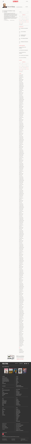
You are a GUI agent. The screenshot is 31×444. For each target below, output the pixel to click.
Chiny (3, 405)
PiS (2, 391)
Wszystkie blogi (18, 404)
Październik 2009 (21, 300)
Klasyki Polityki (18, 412)
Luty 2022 (20, 135)
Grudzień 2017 (21, 191)
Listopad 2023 (21, 111)
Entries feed (21, 350)
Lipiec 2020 (21, 156)
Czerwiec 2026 (21, 77)
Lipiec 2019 (20, 170)
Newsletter (16, 363)
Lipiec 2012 (20, 263)
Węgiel (3, 411)
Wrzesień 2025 (21, 87)
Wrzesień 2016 (21, 208)
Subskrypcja (21, 363)
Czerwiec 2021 (21, 144)
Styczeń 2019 (21, 176)
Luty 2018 (20, 189)
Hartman (17, 400)
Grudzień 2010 (21, 284)
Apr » (22, 24)
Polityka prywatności (18, 426)
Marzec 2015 (21, 228)
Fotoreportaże (18, 415)
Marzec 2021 (21, 147)
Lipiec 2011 (20, 276)
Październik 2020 (21, 153)
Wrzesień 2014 (21, 235)
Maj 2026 (20, 78)
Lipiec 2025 (20, 89)
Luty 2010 (20, 295)
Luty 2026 (20, 81)
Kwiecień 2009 (21, 306)
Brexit (3, 399)
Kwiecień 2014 (21, 240)
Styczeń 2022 (21, 136)
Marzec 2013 (21, 255)
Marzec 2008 (21, 321)
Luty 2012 (20, 268)
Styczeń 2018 (21, 190)
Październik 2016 (21, 207)
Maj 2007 (20, 332)
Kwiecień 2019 (21, 173)
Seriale (17, 381)
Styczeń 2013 (21, 257)
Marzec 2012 (21, 267)
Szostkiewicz (18, 401)
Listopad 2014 (21, 232)
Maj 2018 (20, 185)
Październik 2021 (21, 139)
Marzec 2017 (21, 201)
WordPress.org (21, 352)
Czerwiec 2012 (21, 264)
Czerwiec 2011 (21, 277)
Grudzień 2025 (21, 83)
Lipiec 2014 (20, 237)
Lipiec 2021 (20, 143)
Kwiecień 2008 (21, 320)
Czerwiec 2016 (21, 211)
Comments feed (21, 351)
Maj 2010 (20, 292)
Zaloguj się (20, 349)
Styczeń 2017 (21, 203)
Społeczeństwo (18, 411)
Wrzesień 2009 (21, 301)
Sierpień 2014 (21, 236)
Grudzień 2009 (21, 297)
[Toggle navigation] (3, 1)
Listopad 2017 (21, 192)
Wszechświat (18, 391)
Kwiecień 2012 (21, 266)
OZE (2, 412)
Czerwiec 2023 (21, 117)
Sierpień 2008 (21, 315)
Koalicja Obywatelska (5, 393)
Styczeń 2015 (21, 230)
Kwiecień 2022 (21, 133)
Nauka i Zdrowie (18, 389)
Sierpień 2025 (21, 88)
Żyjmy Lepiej (4, 383)
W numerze (3, 376)
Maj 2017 (20, 199)
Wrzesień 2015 (21, 221)
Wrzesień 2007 (21, 328)
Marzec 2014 (21, 241)
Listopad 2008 (21, 312)
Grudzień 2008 (21, 311)
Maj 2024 (20, 105)
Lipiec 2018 (20, 183)
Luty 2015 (20, 229)
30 (21, 23)
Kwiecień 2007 (21, 333)
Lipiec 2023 (20, 116)
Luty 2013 (20, 256)
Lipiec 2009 (21, 303)
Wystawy (17, 382)
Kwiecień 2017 (21, 200)
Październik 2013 (21, 247)
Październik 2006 (21, 340)
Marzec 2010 (21, 294)
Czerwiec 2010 (21, 291)
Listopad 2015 (21, 219)
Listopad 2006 (21, 339)
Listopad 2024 (21, 98)
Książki (17, 377)
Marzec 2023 (21, 120)
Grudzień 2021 (21, 137)
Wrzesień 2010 (21, 287)
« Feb (20, 24)
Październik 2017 (21, 193)
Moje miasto (17, 413)
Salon (3, 382)
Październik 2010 (21, 286)
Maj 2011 (20, 278)
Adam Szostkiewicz (12, 20)
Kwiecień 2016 (21, 213)
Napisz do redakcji (4, 426)
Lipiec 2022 (20, 129)
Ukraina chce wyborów (22, 47)
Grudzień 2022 (21, 124)
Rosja (3, 404)
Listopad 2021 (21, 138)
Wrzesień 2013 (21, 248)
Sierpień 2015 (21, 222)
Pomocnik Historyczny (5, 378)
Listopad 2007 (21, 325)
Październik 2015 (21, 220)
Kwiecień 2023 (21, 119)
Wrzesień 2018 (21, 181)
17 (22, 20)
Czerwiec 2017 (21, 198)
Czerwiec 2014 (21, 238)
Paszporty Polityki (18, 385)
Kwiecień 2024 (21, 106)
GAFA (3, 413)
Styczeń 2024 (21, 109)
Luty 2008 (20, 322)
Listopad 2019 (21, 165)
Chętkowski (17, 403)
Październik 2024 (21, 99)
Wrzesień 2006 (21, 341)
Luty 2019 (20, 175)
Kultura (17, 376)
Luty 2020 (20, 162)
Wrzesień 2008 (21, 314)
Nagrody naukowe (18, 395)
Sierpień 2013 (21, 249)
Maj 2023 (20, 118)
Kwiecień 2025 (21, 92)
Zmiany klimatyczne (19, 394)
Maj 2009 (20, 305)
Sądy (3, 395)
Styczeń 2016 (21, 217)
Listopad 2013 (21, 246)
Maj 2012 (20, 265)
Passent (17, 399)
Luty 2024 (20, 108)
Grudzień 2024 (21, 97)
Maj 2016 (20, 212)
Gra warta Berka (23, 57)
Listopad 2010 (21, 285)
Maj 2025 (20, 91)
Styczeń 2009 (21, 310)
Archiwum (17, 416)
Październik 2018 (21, 180)
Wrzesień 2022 (21, 127)
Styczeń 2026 (21, 82)
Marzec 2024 (21, 107)
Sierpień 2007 (21, 329)
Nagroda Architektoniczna (19, 386)
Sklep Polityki (18, 421)
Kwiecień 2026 (21, 79)
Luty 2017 (20, 202)
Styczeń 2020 (21, 163)
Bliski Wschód (4, 403)
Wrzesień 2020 (21, 154)
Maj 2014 (20, 239)
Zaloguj (27, 1)
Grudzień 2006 (21, 338)
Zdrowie (17, 390)
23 (21, 69)
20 (26, 20)
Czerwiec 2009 (21, 304)
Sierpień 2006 (21, 342)
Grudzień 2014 (21, 231)
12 (25, 19)
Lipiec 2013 (20, 250)
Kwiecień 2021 (21, 146)
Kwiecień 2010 (21, 293)
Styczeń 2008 (21, 323)
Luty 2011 (20, 282)
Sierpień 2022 (21, 128)
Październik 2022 (21, 126)
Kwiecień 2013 (21, 254)
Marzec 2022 (21, 134)
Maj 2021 (20, 145)
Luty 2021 (20, 148)
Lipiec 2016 (20, 210)
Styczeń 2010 (21, 296)
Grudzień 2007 (21, 324)
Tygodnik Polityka (4, 377)
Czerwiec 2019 (21, 171)
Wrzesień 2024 (21, 100)
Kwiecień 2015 (21, 227)
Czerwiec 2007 (21, 331)
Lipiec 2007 (21, 330)
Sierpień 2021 (21, 142)
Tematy (17, 418)
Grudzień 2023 (21, 110)
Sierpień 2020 (21, 155)
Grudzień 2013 (21, 245)
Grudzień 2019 (21, 164)
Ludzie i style (18, 410)
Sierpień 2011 (21, 275)
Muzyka (17, 378)
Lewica (3, 392)
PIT (2, 410)
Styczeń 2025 (21, 96)
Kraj (2, 388)
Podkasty (17, 414)
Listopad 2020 (21, 152)
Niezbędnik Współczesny (5, 381)
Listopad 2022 (21, 125)
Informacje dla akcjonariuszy (19, 430)
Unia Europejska (4, 400)
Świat (3, 398)
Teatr (17, 383)
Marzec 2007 (21, 334)
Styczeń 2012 (21, 269)
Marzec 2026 (21, 80)
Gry (16, 384)
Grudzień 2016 (21, 204)
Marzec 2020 (21, 161)
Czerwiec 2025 (21, 90)
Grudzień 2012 (21, 258)
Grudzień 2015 (21, 218)
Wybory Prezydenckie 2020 (6, 390)
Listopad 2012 (21, 259)
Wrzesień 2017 (21, 194)
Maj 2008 (20, 319)
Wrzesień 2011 (21, 274)
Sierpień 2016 (21, 209)
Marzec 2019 (21, 174)
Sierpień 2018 (21, 182)
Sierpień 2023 (21, 115)
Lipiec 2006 (21, 343)
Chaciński (17, 402)
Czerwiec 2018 (21, 184)
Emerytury (3, 409)
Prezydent (3, 394)
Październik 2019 (21, 166)
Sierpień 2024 (21, 101)
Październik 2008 (21, 313)
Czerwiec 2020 (21, 157)
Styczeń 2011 (21, 283)
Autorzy (17, 417)
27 (26, 69)
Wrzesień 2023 (21, 114)
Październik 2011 (21, 273)
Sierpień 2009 (21, 302)
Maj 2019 (20, 172)
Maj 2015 (20, 226)
